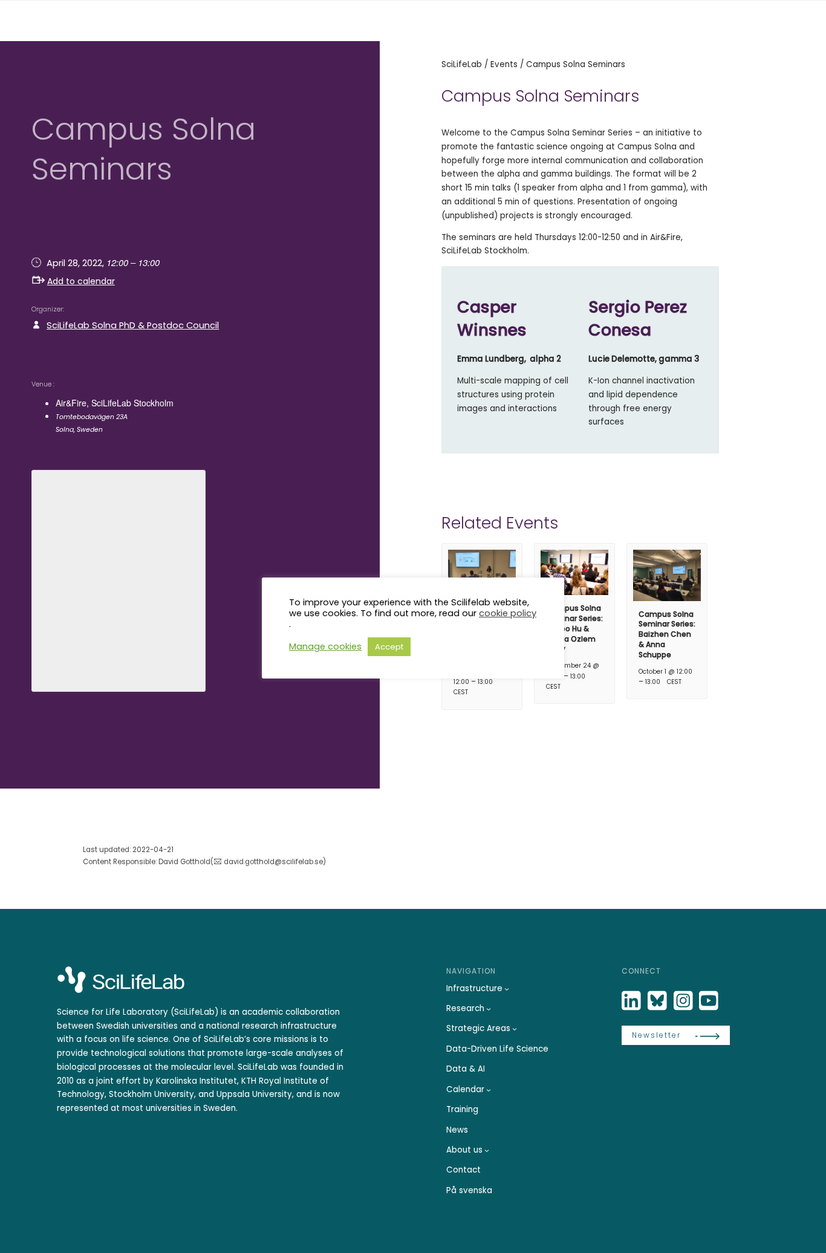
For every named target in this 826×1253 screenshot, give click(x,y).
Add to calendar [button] (81, 281)
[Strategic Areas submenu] (514, 1028)
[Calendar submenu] (488, 1089)
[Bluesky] (658, 1001)
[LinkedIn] (632, 1001)
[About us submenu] (486, 1150)
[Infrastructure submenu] (506, 988)
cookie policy (507, 613)
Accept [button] (389, 647)
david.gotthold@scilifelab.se (273, 862)
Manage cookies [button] (325, 646)
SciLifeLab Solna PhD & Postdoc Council (133, 325)
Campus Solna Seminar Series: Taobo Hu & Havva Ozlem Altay (574, 628)
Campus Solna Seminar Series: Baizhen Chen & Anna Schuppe (667, 634)
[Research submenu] (488, 1008)
